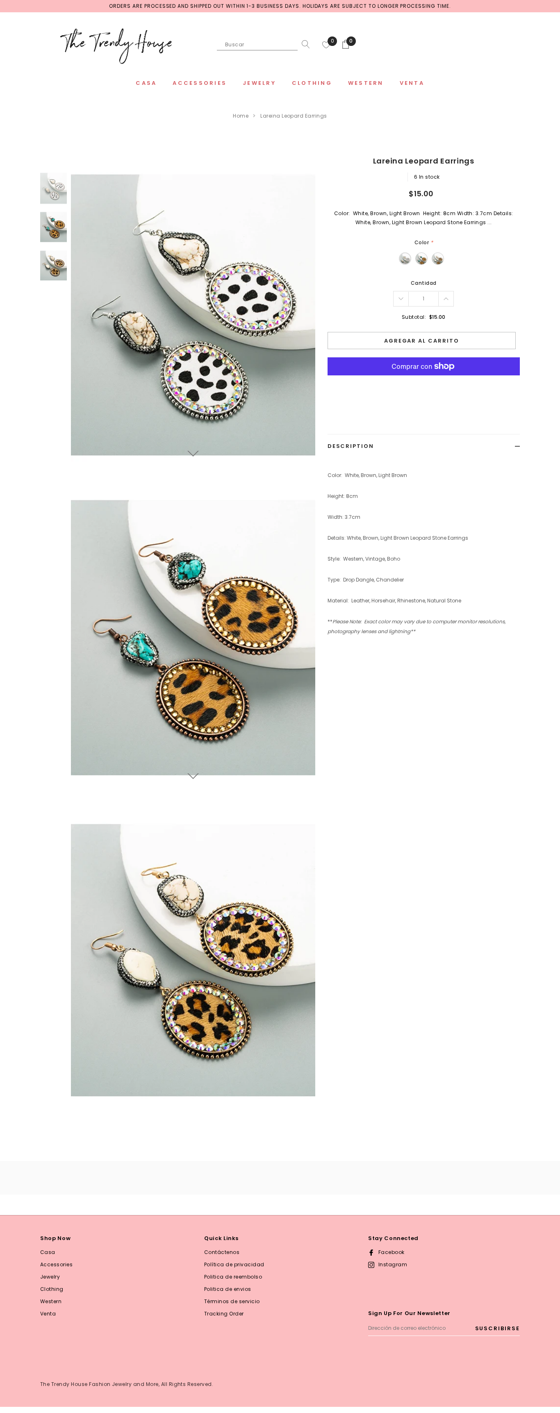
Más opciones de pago (424, 386)
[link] (53, 188)
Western (50, 1301)
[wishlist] (326, 44)
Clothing (52, 1289)
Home (240, 115)
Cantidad (424, 282)
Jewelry (50, 1276)
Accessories (56, 1264)
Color (423, 242)
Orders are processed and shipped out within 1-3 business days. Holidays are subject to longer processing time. (280, 5)
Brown (421, 258)
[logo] (115, 45)
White (405, 258)
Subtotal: (414, 316)
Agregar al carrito (421, 341)
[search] (304, 44)
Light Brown (438, 258)
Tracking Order (224, 1313)
